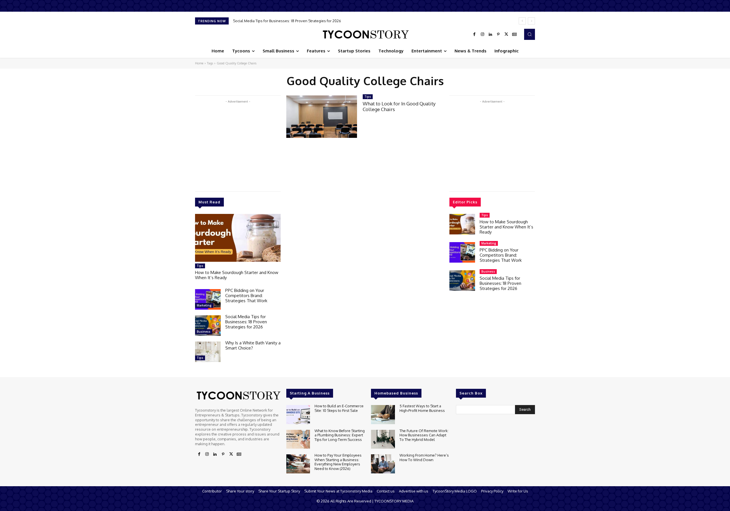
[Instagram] (482, 34)
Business (203, 332)
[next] (531, 20)
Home (199, 63)
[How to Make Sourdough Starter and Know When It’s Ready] (238, 238)
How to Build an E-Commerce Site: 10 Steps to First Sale (339, 408)
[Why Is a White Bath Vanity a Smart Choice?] (208, 352)
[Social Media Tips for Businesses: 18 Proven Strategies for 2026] (208, 325)
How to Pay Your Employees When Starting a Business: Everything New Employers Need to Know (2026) (338, 462)
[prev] (522, 20)
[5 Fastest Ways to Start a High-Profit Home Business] (383, 414)
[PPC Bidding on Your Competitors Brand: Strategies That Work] (208, 299)
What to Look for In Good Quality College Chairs (399, 106)
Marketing (204, 305)
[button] (529, 34)
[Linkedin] (490, 34)
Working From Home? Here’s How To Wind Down (424, 457)
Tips (200, 266)
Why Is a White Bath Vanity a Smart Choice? (253, 345)
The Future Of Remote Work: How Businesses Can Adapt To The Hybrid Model (424, 435)
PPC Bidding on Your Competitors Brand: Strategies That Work (246, 295)
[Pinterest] (498, 34)
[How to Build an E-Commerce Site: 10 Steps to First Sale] (298, 414)
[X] (506, 34)
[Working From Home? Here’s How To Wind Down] (383, 463)
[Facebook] (474, 34)
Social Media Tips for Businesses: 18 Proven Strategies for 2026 (287, 21)
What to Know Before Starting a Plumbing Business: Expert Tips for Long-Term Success (340, 435)
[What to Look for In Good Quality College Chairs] (321, 116)
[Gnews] (514, 34)
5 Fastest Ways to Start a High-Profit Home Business (422, 408)
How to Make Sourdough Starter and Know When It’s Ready (236, 275)
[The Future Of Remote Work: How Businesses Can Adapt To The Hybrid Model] (383, 439)
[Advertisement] (238, 144)
